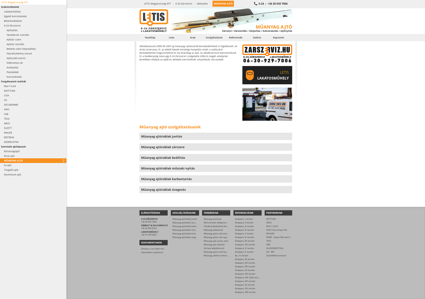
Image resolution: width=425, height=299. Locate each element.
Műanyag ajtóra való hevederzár (219, 251)
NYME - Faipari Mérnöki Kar (279, 237)
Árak (193, 37)
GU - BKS (270, 251)
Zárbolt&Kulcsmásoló (276, 255)
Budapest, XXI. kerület (245, 288)
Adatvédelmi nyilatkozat (152, 252)
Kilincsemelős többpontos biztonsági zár (222, 222)
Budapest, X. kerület (244, 251)
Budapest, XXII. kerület (245, 292)
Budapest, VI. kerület (244, 237)
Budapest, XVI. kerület (245, 273)
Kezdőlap (150, 37)
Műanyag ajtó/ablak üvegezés (186, 237)
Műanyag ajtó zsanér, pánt (216, 240)
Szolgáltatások (214, 37)
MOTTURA (271, 219)
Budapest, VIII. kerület (245, 244)
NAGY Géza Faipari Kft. (276, 229)
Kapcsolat (278, 37)
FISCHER (270, 233)
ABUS (269, 222)
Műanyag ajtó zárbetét (214, 244)
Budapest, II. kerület (244, 222)
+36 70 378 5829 (149, 234)
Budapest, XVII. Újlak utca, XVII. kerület (252, 277)
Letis (171, 37)
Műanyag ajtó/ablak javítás (184, 219)
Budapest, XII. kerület (245, 259)
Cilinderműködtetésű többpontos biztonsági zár (225, 226)
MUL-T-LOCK (272, 226)
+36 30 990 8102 (149, 228)
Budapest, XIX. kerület (245, 281)
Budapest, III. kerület (244, 226)
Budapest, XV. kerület (245, 270)
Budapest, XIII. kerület (245, 262)
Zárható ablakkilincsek (214, 248)
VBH (268, 244)
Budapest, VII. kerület (245, 240)
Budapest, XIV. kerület (245, 266)
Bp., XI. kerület (241, 255)
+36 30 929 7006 (149, 221)
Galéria (257, 37)
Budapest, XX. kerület (245, 284)
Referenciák (235, 37)
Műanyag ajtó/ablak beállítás (185, 226)
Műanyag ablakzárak (213, 229)
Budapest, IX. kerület (244, 248)
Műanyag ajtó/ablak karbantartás (187, 233)
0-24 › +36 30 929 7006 (273, 3)
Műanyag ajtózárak (212, 219)
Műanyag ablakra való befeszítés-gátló (221, 255)
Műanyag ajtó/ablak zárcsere (185, 222)
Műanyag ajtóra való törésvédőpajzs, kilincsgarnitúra (228, 233)
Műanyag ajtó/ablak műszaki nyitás (188, 229)
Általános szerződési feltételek (155, 248)
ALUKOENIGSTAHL (275, 248)
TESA (268, 240)
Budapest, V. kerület (244, 233)
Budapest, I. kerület (244, 219)
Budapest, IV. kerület (244, 229)
